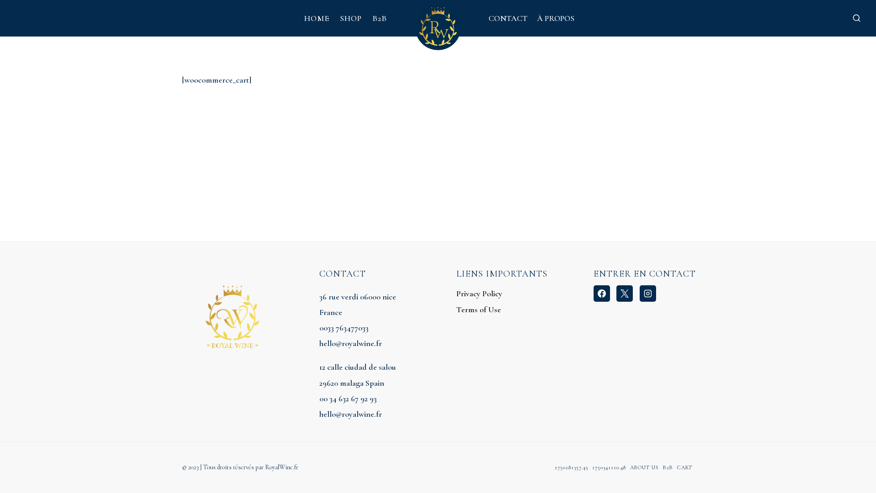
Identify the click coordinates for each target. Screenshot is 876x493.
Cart (684, 467)
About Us (644, 467)
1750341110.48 (609, 467)
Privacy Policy (479, 293)
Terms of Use (478, 309)
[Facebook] (602, 293)
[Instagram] (648, 293)
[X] (624, 293)
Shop (351, 18)
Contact (508, 18)
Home (316, 18)
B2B (379, 18)
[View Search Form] (856, 18)
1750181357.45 (572, 467)
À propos (555, 18)
